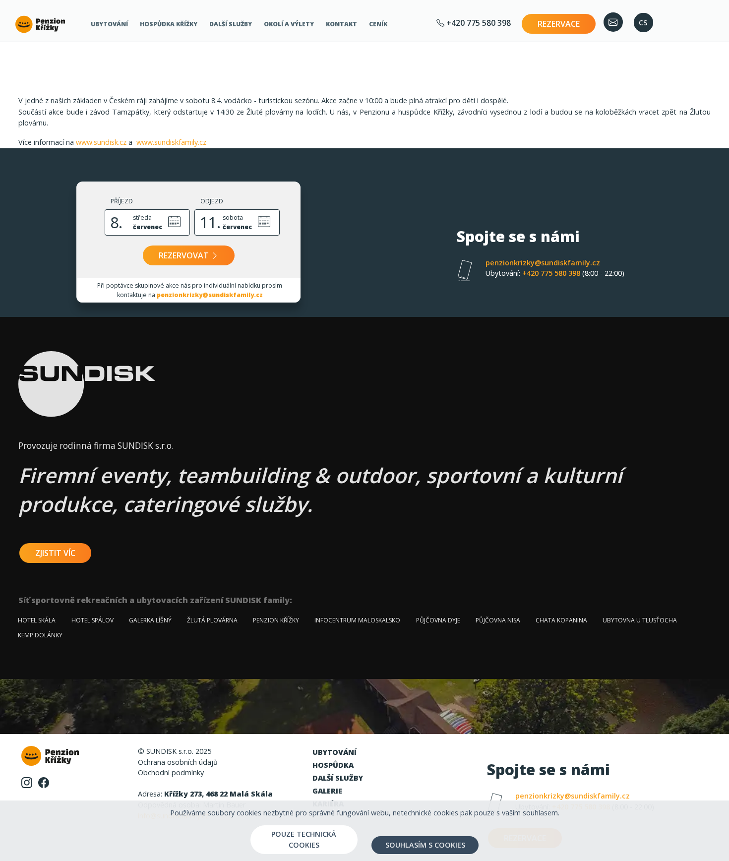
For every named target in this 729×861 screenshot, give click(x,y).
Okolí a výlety (289, 24)
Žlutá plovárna (212, 620)
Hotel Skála (37, 620)
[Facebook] (43, 782)
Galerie (327, 791)
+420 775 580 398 (477, 22)
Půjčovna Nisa (498, 620)
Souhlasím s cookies (425, 845)
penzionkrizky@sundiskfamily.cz (210, 295)
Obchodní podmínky (171, 772)
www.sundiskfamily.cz (171, 142)
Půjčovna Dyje (438, 620)
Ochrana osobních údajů (178, 762)
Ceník (378, 24)
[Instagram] (26, 782)
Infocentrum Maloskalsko (357, 620)
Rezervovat (185, 255)
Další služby (230, 24)
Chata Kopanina (561, 620)
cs (643, 21)
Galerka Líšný (150, 620)
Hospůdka (333, 765)
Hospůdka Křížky (168, 24)
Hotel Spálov (92, 620)
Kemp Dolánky (40, 635)
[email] (613, 22)
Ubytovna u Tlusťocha (640, 620)
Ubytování (109, 24)
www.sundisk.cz (101, 142)
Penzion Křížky (276, 620)
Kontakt (341, 24)
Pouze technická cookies (303, 839)
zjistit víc (55, 553)
